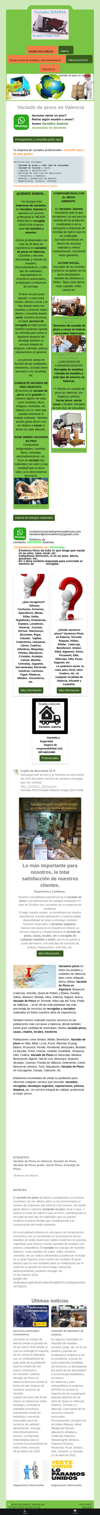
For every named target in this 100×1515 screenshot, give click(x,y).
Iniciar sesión (85, 1504)
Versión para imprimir (20, 1504)
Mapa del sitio (38, 1504)
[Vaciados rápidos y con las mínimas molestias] (69, 343)
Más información (31, 690)
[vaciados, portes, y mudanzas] (69, 429)
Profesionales (50, 758)
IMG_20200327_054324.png (39, 786)
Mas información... (50, 953)
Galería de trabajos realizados (34, 517)
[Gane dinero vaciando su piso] (31, 491)
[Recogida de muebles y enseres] (69, 306)
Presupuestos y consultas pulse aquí (38, 139)
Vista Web (86, 1507)
